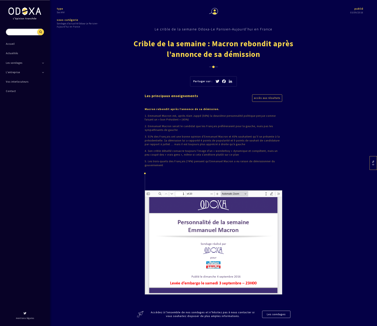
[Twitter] (25, 313)
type (60, 8)
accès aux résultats (267, 98)
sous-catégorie (67, 20)
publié (358, 8)
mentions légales (25, 318)
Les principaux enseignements (171, 96)
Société (61, 12)
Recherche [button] (40, 32)
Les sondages (276, 314)
